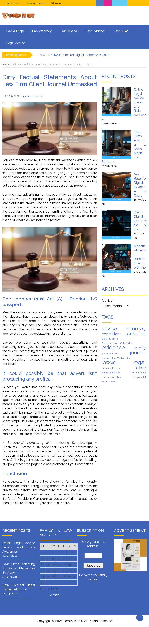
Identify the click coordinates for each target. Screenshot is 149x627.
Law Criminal (68, 31)
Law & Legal (15, 31)
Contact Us (11, 2)
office (141, 367)
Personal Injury (138, 372)
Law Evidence (96, 31)
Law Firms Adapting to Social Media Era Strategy (18, 568)
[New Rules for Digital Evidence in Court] (116, 186)
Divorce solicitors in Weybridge (117, 343)
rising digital (139, 377)
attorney (136, 328)
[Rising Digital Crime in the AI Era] (116, 224)
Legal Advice (15, 43)
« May (54, 595)
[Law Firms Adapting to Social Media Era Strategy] (116, 144)
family (139, 348)
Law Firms (120, 31)
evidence (113, 347)
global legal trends (111, 353)
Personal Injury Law (111, 377)
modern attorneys (111, 368)
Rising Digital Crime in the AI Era (140, 220)
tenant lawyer (108, 381)
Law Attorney (42, 31)
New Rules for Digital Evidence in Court (82, 55)
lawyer (110, 362)
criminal (136, 333)
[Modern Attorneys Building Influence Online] (116, 258)
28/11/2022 (12, 96)
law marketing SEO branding (116, 358)
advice (109, 328)
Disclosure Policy (35, 2)
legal (139, 362)
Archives (108, 300)
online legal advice (111, 372)
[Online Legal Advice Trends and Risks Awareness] (116, 101)
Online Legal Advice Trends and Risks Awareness (18, 547)
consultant (111, 334)
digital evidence (110, 339)
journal (39, 96)
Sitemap (56, 2)
